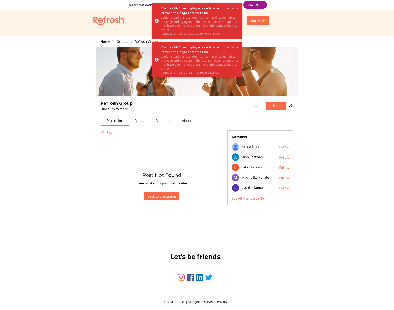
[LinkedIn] (199, 277)
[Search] (256, 106)
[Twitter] (208, 277)
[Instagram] (181, 277)
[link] (114, 120)
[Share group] (291, 105)
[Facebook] (190, 277)
